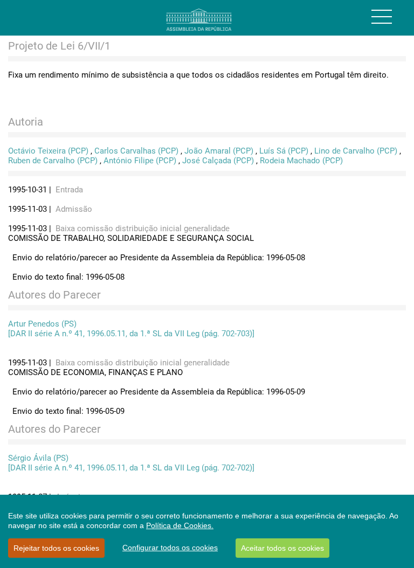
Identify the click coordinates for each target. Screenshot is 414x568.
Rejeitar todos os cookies (56, 548)
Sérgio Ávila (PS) (38, 458)
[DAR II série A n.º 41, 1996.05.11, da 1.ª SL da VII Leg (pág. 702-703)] (131, 333)
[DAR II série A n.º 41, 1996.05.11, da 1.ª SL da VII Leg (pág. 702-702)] (131, 468)
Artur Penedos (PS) (42, 324)
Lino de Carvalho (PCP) (355, 151)
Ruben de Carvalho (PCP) (53, 160)
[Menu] (381, 16)
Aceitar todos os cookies (282, 548)
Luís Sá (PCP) (283, 151)
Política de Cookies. (179, 525)
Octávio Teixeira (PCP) (48, 151)
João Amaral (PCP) (218, 151)
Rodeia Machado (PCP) (301, 160)
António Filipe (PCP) (140, 160)
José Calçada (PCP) (218, 160)
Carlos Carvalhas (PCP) (136, 151)
